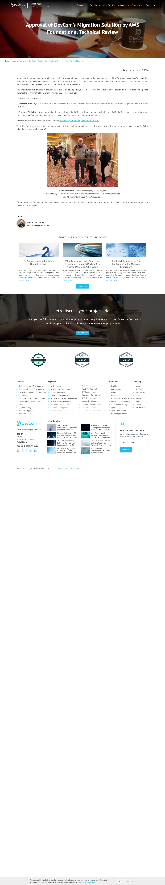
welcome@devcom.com (39, 6)
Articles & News (139, 400)
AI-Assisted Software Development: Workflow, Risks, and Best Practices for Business (100, 427)
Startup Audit (24, 395)
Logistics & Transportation (121, 398)
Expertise (94, 5)
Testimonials (140, 407)
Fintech (114, 392)
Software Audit (25, 413)
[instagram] (35, 450)
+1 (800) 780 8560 (37, 4)
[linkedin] (18, 450)
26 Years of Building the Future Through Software (39, 262)
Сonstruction (116, 389)
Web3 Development (89, 389)
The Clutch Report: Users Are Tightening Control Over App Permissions (126, 263)
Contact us (82, 333)
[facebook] (22, 450)
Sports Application (118, 410)
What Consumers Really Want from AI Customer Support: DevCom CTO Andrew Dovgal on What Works (82, 263)
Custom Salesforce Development (31, 389)
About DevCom (139, 387)
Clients (138, 404)
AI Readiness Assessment (60, 389)
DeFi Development (89, 398)
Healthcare (115, 386)
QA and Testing (25, 407)
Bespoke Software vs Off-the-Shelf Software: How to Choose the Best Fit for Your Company (67, 435)
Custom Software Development (31, 386)
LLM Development (58, 392)
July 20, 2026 (24, 280)
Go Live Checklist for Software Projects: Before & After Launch (100, 450)
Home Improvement (119, 413)
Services (81, 5)
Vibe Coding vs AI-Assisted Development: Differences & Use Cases (100, 435)
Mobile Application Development (32, 398)
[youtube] (30, 450)
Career (138, 395)
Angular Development (90, 401)
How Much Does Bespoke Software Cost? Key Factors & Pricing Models (101, 443)
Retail (113, 395)
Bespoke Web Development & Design (30, 403)
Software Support (26, 410)
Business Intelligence (90, 386)
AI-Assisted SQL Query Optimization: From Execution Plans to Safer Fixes (66, 450)
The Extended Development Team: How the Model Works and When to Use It (67, 427)
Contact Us (150, 5)
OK (120, 881)
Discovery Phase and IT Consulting (32, 392)
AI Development (57, 386)
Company (136, 5)
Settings (129, 881)
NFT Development (89, 392)
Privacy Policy (76, 468)
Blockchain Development (91, 395)
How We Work (141, 392)
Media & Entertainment (120, 401)
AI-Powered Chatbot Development (64, 398)
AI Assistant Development (61, 401)
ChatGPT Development (59, 395)
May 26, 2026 (111, 280)
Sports (113, 407)
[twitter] (26, 450)
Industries (122, 5)
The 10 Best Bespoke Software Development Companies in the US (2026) (66, 443)
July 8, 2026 (67, 280)
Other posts (82, 286)
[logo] (18, 7)
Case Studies (109, 5)
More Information (89, 882)
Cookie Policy (62, 468)
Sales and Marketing (119, 404)
